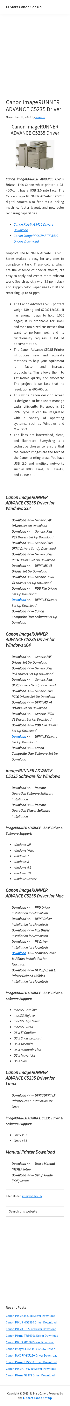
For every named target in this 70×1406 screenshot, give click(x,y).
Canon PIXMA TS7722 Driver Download (31, 1329)
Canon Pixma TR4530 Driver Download (31, 1362)
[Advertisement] (35, 62)
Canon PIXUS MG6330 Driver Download (31, 1322)
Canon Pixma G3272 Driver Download (30, 1375)
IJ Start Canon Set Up (24, 6)
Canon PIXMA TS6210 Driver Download (31, 1369)
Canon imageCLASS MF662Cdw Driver (30, 1349)
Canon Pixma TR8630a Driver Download (32, 1335)
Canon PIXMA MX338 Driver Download (30, 1316)
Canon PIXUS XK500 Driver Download (30, 1342)
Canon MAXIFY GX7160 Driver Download (31, 1355)
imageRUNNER (32, 1196)
